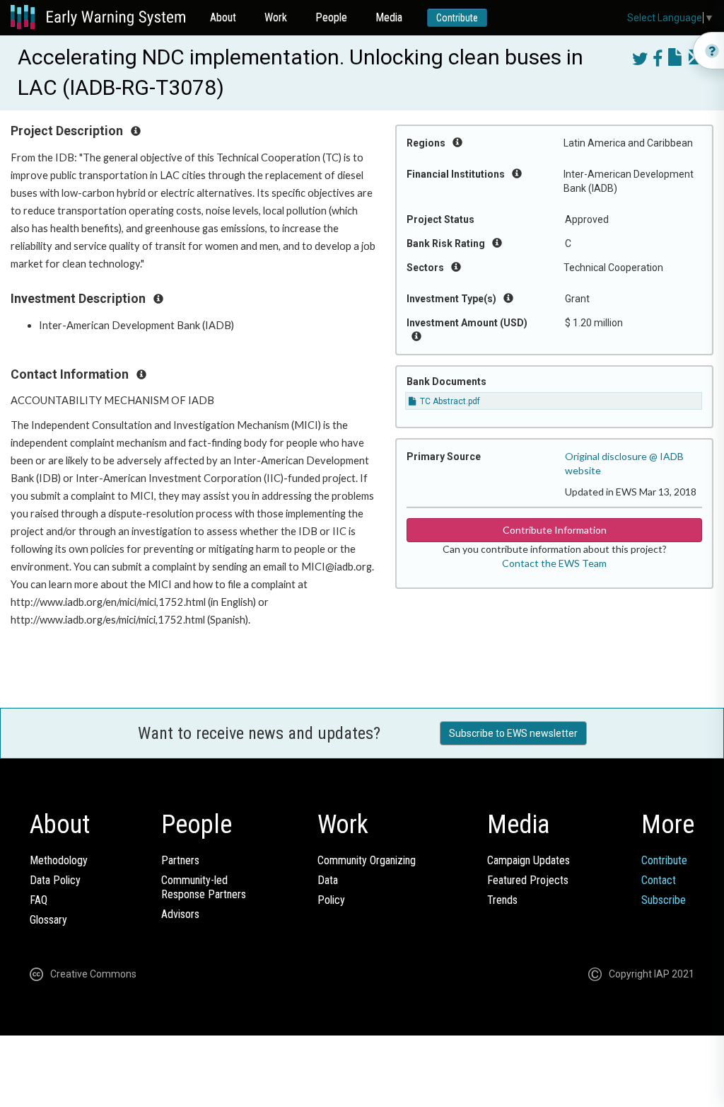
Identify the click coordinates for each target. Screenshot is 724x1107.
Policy (331, 900)
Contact (658, 880)
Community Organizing (366, 860)
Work (275, 17)
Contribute (457, 17)
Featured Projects (527, 880)
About (223, 17)
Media (388, 17)
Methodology (59, 860)
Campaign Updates (528, 860)
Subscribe (663, 900)
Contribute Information (555, 530)
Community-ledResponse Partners (203, 887)
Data (327, 880)
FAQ (38, 900)
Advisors (180, 914)
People (331, 17)
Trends (502, 900)
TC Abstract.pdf (449, 401)
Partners (180, 860)
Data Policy (55, 880)
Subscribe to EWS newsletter (513, 733)
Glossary (48, 920)
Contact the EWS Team (554, 563)
